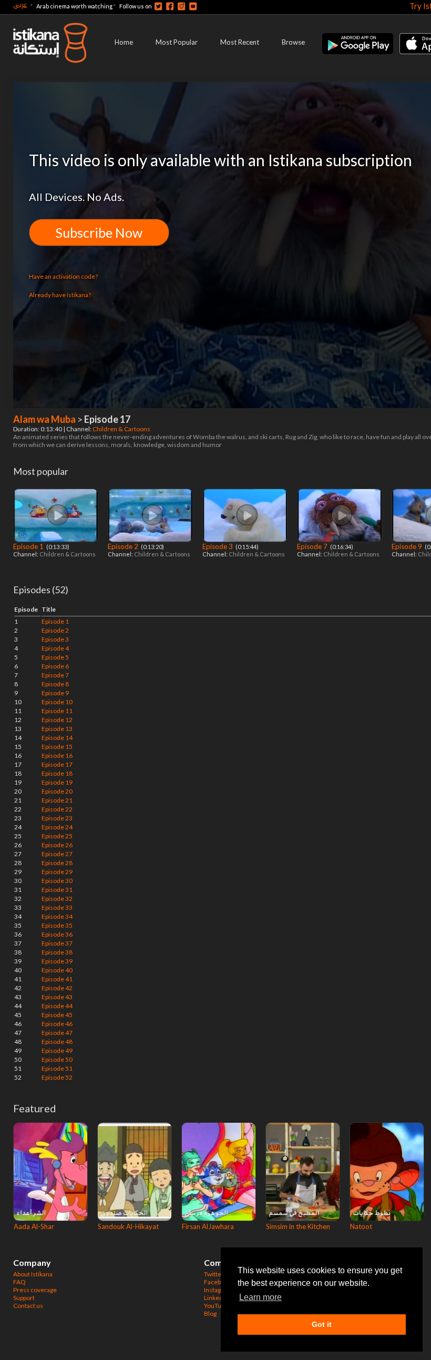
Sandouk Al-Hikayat (128, 1226)
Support (24, 1298)
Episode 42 (57, 988)
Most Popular (177, 42)
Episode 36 (57, 934)
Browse (293, 42)
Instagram (218, 1290)
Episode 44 (57, 1006)
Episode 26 (57, 845)
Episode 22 (57, 809)
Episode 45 (57, 1015)
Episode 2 (124, 546)
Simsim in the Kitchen (298, 1226)
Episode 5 (55, 657)
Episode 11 (57, 711)
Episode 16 (57, 755)
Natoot (361, 1226)
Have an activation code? (63, 276)
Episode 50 (57, 1059)
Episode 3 (218, 546)
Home (124, 42)
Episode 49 (57, 1050)
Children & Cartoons (122, 429)
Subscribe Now (99, 232)
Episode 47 (57, 1033)
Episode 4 (55, 648)
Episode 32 (57, 898)
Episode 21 (57, 800)
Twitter (214, 1274)
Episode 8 (55, 684)
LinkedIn (216, 1298)
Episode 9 (408, 546)
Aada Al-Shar (34, 1226)
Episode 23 (57, 818)
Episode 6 (55, 666)
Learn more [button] (260, 1297)
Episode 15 (57, 746)
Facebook (217, 1282)
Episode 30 (57, 881)
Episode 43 (57, 997)
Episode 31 (57, 890)
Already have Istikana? (60, 295)
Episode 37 (57, 943)
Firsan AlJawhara (208, 1226)
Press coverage (35, 1290)
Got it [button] (322, 1324)
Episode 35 (57, 925)
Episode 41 (57, 979)
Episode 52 (57, 1077)
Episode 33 (57, 907)
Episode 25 (57, 836)
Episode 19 (57, 782)
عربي (20, 4)
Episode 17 (57, 764)
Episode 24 (57, 827)
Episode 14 (57, 738)
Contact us (28, 1306)
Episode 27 (57, 854)
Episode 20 (57, 791)
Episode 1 (29, 546)
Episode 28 (57, 863)
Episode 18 (57, 773)
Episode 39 (57, 961)
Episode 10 (57, 702)
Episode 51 (57, 1068)
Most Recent (239, 42)
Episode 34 (57, 916)
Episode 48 (57, 1042)
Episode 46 (57, 1024)
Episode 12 (57, 720)
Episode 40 (57, 970)
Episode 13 (57, 729)
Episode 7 (313, 546)
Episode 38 (57, 952)
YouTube (216, 1306)
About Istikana (33, 1274)
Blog (210, 1313)
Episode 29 (57, 872)
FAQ (19, 1282)
